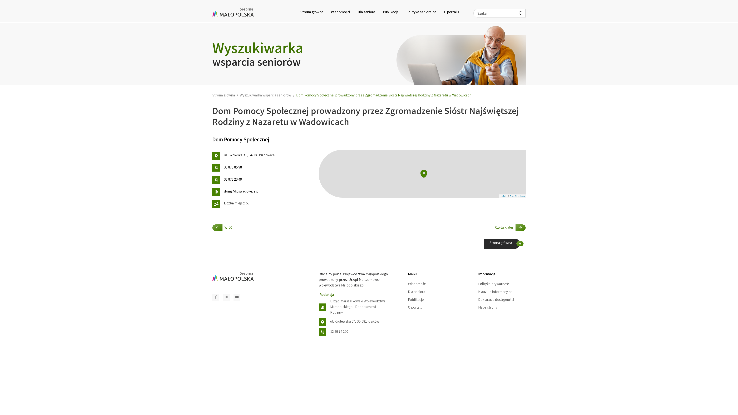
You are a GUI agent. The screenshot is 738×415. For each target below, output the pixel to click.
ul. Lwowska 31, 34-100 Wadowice (249, 155)
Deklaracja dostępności (496, 300)
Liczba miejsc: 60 (236, 203)
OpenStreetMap (517, 196)
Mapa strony (487, 307)
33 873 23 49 (233, 180)
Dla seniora (366, 12)
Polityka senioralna (421, 12)
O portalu (451, 12)
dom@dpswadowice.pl (241, 191)
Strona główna (311, 12)
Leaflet (503, 196)
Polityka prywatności (494, 284)
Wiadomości (340, 12)
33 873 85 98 (233, 167)
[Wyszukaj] (520, 13)
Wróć (228, 228)
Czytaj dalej (504, 228)
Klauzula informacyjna (495, 292)
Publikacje (391, 12)
